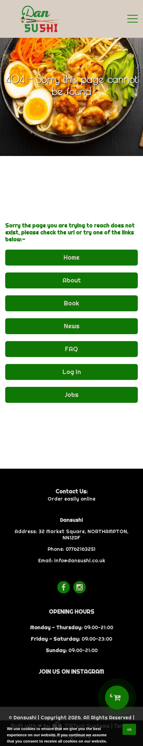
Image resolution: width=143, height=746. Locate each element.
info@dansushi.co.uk (79, 560)
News (71, 326)
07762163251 (80, 549)
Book (71, 303)
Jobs (71, 395)
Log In (71, 372)
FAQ (71, 349)
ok (129, 729)
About (71, 280)
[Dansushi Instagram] (79, 587)
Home (71, 257)
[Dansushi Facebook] (63, 587)
